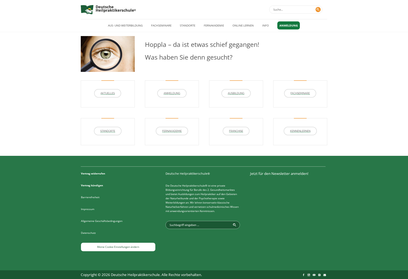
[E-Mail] (324, 275)
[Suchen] (318, 9)
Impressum (87, 209)
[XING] (319, 275)
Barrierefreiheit (90, 197)
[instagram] (308, 275)
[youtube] (314, 275)
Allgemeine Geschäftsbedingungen (101, 221)
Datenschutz (88, 233)
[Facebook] (303, 275)
